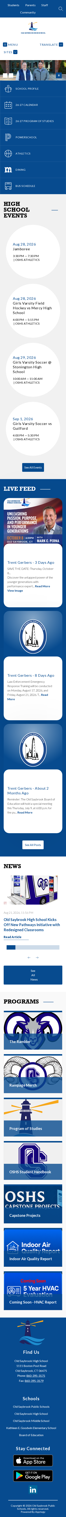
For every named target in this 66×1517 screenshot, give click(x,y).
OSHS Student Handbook (30, 1172)
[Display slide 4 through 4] (37, 947)
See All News (34, 975)
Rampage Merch (23, 1085)
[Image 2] (11, 75)
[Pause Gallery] (59, 75)
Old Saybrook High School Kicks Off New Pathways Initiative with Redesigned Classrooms (32, 924)
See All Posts (33, 844)
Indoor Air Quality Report (30, 1259)
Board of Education (31, 1435)
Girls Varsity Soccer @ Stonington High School (32, 367)
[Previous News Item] (29, 957)
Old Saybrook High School (31, 1413)
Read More (42, 586)
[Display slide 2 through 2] (19, 947)
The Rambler (20, 1041)
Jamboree (22, 248)
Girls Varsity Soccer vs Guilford (32, 426)
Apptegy (40, 1511)
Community (28, 12)
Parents (30, 5)
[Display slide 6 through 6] (55, 947)
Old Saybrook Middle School (31, 1420)
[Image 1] (5, 75)
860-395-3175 (35, 1375)
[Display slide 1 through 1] (11, 947)
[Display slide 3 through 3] (28, 947)
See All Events (33, 467)
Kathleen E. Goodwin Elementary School (31, 1428)
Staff (44, 5)
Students (13, 5)
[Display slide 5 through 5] (46, 947)
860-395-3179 (34, 1380)
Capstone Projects (24, 1215)
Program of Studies (25, 1128)
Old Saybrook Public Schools (31, 1406)
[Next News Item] (37, 957)
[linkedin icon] (33, 1493)
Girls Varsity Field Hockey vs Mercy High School (32, 308)
